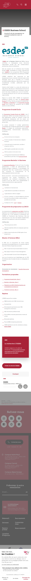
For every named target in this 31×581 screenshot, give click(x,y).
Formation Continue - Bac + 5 (11, 289)
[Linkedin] (19, 418)
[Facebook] (4, 424)
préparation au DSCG (18, 211)
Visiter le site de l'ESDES (12, 365)
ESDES (4, 61)
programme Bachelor (9, 165)
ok (26, 492)
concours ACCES (23, 156)
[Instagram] (4, 418)
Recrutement (20, 518)
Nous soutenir (20, 528)
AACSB (7, 72)
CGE (8, 70)
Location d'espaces (6, 534)
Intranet (5, 522)
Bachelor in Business (9, 102)
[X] (19, 424)
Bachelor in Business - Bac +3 (11, 282)
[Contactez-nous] (17, 4)
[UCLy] (6, 5)
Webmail (5, 518)
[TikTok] (11, 418)
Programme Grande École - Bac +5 (12, 279)
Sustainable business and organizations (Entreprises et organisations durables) (15, 351)
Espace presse (5, 528)
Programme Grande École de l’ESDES (14, 114)
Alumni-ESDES (7, 326)
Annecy (19, 202)
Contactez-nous (16, 442)
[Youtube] (11, 424)
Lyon (15, 202)
